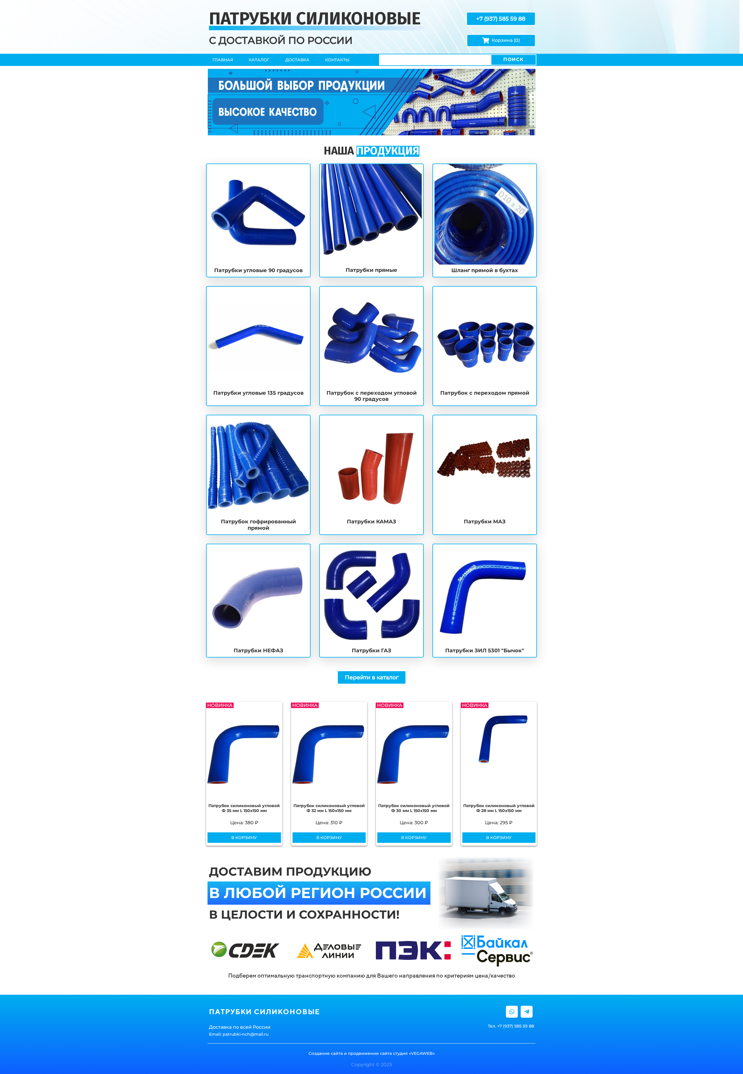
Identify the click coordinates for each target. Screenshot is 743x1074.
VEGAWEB (422, 1053)
